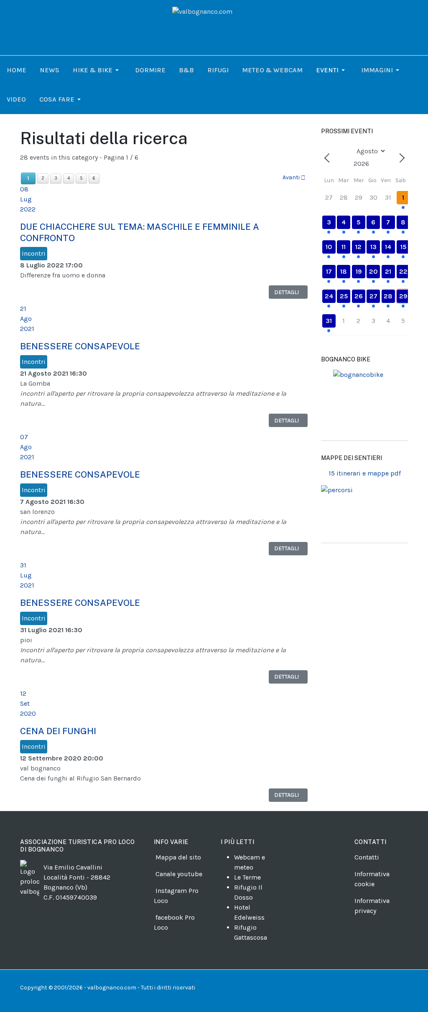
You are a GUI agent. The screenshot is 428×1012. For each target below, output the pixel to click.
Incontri (34, 253)
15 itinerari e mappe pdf (365, 473)
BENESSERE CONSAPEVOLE (80, 346)
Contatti (366, 857)
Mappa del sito (178, 857)
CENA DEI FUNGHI (58, 731)
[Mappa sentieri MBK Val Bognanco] (364, 402)
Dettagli (286, 292)
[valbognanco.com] (214, 27)
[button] (97, 70)
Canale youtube (178, 874)
